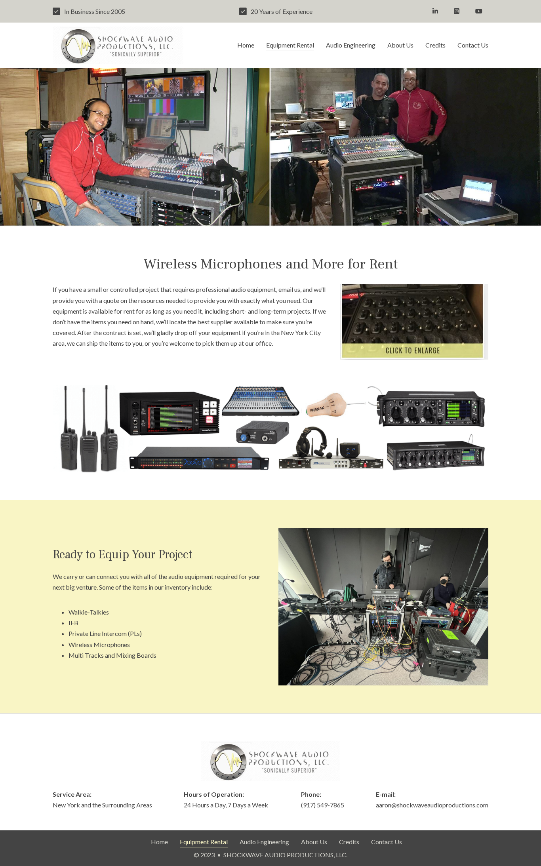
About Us (400, 45)
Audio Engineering (350, 45)
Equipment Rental (290, 45)
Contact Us (472, 45)
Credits (435, 45)
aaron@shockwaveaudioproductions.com (432, 805)
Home (245, 45)
